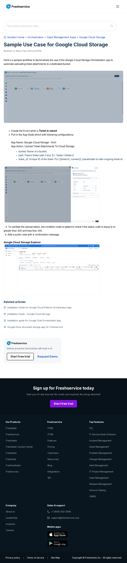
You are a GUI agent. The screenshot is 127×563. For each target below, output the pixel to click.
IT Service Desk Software (102, 434)
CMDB (92, 496)
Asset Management (99, 446)
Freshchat (11, 459)
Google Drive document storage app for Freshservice (35, 327)
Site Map (55, 557)
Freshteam (11, 453)
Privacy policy (13, 557)
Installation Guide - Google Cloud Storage (28, 314)
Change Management (100, 459)
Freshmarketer (13, 465)
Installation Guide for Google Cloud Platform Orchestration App (39, 307)
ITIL (91, 428)
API (49, 477)
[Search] (111, 26)
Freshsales (11, 440)
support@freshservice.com (65, 517)
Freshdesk (11, 428)
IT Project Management (101, 471)
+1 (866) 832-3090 (61, 511)
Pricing (51, 446)
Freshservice (12, 434)
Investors (10, 524)
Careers (10, 530)
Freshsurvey (12, 471)
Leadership (11, 517)
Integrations (53, 471)
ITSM (50, 428)
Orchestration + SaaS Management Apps (51, 37)
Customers (53, 453)
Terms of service (35, 557)
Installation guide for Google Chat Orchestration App (34, 320)
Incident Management (100, 440)
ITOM (50, 434)
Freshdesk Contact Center (19, 446)
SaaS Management (99, 477)
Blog (50, 465)
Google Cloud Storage (92, 37)
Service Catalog (97, 490)
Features (52, 440)
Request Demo (47, 356)
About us (10, 511)
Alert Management (98, 465)
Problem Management (100, 453)
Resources (53, 459)
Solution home (15, 37)
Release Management (100, 484)
